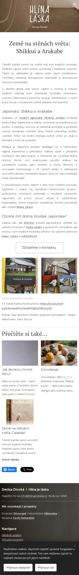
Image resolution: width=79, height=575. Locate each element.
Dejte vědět (34, 227)
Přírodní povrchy (12, 539)
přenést (29, 222)
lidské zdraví (25, 207)
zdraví (14, 236)
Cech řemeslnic (24, 518)
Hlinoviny (50, 513)
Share (11, 469)
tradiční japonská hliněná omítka (42, 118)
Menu (74, 4)
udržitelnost (29, 236)
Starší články (10, 459)
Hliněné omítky (11, 535)
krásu (5, 236)
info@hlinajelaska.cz (34, 496)
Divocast (20, 513)
